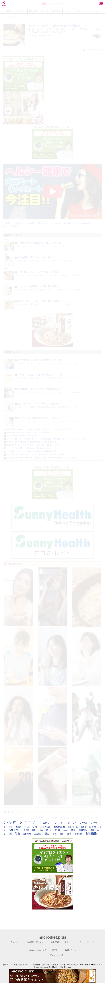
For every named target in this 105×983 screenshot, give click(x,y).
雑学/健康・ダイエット (35, 942)
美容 (92, 830)
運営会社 (55, 950)
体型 (10, 827)
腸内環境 (27, 834)
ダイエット (29, 822)
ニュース (90, 942)
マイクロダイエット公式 (52, 955)
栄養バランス (73, 827)
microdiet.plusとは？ (37, 950)
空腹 (41, 830)
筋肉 (57, 830)
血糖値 (37, 833)
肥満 (10, 834)
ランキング (15, 942)
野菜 (55, 834)
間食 (61, 834)
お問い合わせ (70, 950)
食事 (69, 833)
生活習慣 (25, 830)
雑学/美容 (55, 942)
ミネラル (83, 822)
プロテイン (59, 823)
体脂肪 (18, 827)
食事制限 (78, 834)
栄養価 (83, 827)
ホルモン (72, 823)
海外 (66, 942)
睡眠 (34, 830)
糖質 (73, 830)
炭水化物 (14, 830)
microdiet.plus (52, 937)
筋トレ (49, 830)
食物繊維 (91, 833)
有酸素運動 (59, 827)
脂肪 (17, 833)
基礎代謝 (45, 826)
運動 (47, 833)
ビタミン (47, 822)
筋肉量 (65, 830)
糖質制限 (83, 830)
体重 (26, 826)
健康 (34, 827)
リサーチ (77, 942)
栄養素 (92, 827)
